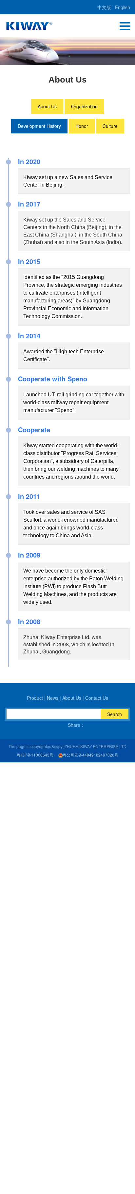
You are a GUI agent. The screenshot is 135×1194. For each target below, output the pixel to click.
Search (114, 714)
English (122, 7)
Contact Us (96, 698)
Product (35, 698)
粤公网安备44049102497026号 (90, 755)
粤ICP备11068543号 (35, 755)
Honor (81, 126)
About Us (47, 106)
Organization (84, 106)
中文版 (104, 7)
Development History (39, 126)
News (52, 698)
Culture (110, 126)
